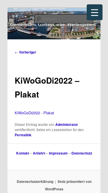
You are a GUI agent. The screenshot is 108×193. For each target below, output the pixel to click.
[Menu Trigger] (95, 12)
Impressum (58, 153)
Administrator (66, 124)
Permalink (23, 134)
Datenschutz (81, 153)
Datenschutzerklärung (35, 181)
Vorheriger (25, 52)
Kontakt (22, 153)
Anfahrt (39, 153)
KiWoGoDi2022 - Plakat (34, 112)
